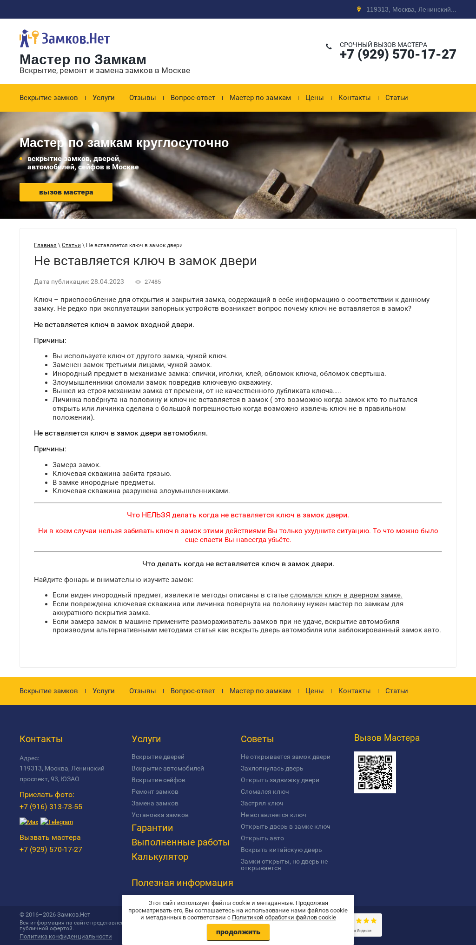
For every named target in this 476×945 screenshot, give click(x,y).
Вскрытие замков (49, 98)
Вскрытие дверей (158, 756)
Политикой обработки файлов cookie (284, 917)
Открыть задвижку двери (280, 780)
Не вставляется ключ (273, 814)
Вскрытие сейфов (158, 780)
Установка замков (160, 814)
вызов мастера (66, 192)
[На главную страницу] (65, 48)
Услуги (104, 98)
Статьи (396, 98)
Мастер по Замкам (83, 59)
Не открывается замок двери (286, 756)
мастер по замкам (359, 604)
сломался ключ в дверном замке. (346, 595)
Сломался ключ (265, 791)
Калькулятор (160, 856)
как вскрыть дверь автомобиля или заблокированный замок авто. (329, 630)
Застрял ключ (262, 803)
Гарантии (152, 827)
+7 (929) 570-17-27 (398, 54)
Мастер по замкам (260, 98)
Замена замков (155, 803)
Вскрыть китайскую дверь (281, 849)
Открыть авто (262, 838)
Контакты (354, 98)
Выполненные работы (181, 842)
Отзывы (142, 98)
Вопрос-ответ (193, 98)
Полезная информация (182, 882)
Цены (314, 98)
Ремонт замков (155, 791)
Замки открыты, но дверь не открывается (284, 864)
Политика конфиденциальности (66, 936)
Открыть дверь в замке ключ (286, 826)
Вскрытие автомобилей (168, 768)
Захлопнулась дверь (272, 768)
